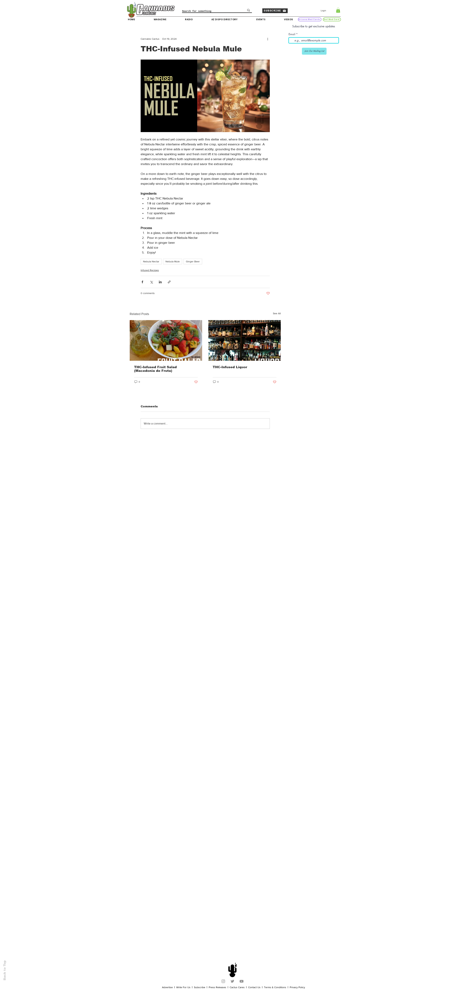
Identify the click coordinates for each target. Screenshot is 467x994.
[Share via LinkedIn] (160, 282)
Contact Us (254, 987)
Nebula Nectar (151, 261)
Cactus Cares (237, 987)
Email (292, 34)
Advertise (167, 987)
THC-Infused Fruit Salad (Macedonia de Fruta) (155, 369)
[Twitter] (232, 981)
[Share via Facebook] (142, 282)
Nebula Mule (172, 261)
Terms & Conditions (275, 987)
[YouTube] (241, 981)
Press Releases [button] (217, 987)
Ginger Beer (193, 261)
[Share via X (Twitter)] (151, 282)
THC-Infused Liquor (230, 367)
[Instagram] (223, 981)
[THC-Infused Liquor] (244, 340)
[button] (275, 10)
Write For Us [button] (183, 987)
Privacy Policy (297, 987)
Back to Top (4, 970)
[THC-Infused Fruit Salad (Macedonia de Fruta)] (166, 340)
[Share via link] (169, 282)
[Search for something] (248, 10)
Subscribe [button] (199, 987)
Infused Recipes (150, 270)
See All (277, 313)
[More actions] (267, 39)
